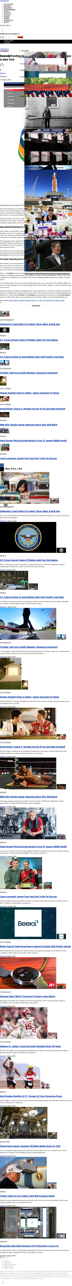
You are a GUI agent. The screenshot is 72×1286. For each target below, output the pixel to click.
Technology (8, 20)
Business (7, 6)
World (6, 22)
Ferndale (21, 300)
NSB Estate (50, 300)
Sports (6, 18)
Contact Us (7, 1263)
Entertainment (9, 9)
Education (8, 8)
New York (43, 300)
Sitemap (7, 42)
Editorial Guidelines (10, 1264)
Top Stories (8, 4)
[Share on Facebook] (36, 465)
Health (6, 11)
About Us (7, 1261)
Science (7, 17)
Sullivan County (60, 300)
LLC (37, 300)
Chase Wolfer (13, 300)
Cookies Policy (9, 1266)
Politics (7, 15)
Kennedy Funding (30, 300)
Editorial (2, 73)
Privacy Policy (8, 1268)
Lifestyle (7, 13)
